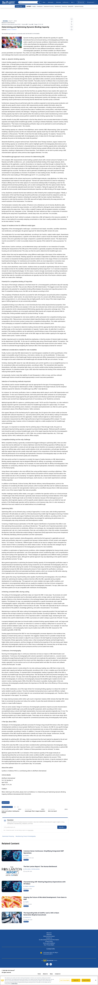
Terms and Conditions (49, 943)
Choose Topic (19, 6)
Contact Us (49, 938)
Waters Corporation (30, 886)
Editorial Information (49, 936)
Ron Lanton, (28, 869)
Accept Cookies (86, 980)
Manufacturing (58, 6)
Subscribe (61, 827)
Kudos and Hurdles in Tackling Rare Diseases (9, 811)
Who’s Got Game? (50, 811)
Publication (58, 2)
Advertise (49, 934)
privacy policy (30, 830)
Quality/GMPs (70, 6)
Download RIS (5, 802)
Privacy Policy (49, 941)
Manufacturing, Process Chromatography (26, 836)
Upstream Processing (79, 6)
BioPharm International (8, 22)
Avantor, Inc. (28, 917)
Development (40, 6)
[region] (49, 980)
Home (39, 974)
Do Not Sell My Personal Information (49, 939)
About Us (49, 933)
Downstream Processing (49, 6)
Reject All (76, 980)
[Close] (95, 980)
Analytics (34, 6)
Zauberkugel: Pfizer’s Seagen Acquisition (33, 811)
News (51, 974)
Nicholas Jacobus (35, 869)
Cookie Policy (14, 983)
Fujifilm (27, 855)
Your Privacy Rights (49, 945)
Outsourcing (64, 6)
